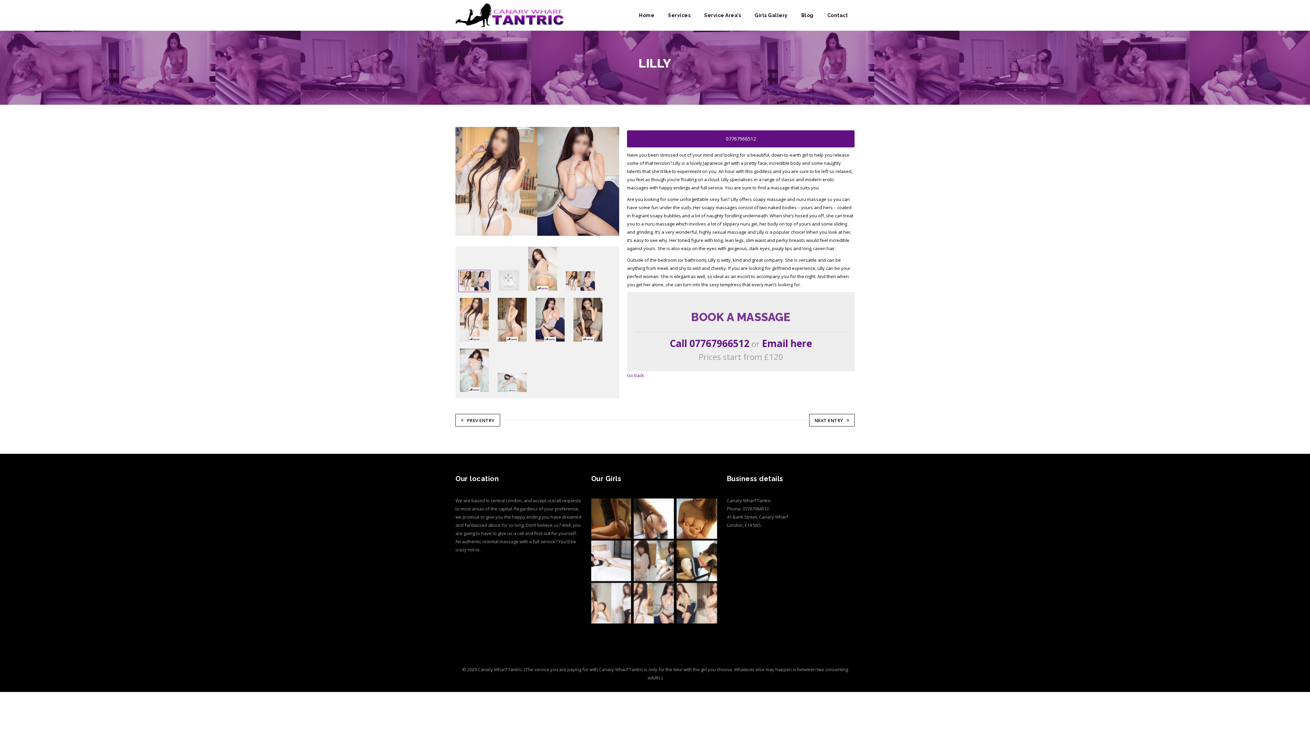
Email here (787, 343)
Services (679, 15)
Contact (837, 15)
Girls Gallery (771, 15)
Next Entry (829, 420)
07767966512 (741, 138)
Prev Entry (481, 420)
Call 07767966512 (709, 343)
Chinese (481, 74)
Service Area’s (722, 15)
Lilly (499, 74)
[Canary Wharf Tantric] (510, 15)
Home (646, 15)
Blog (807, 15)
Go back (635, 375)
